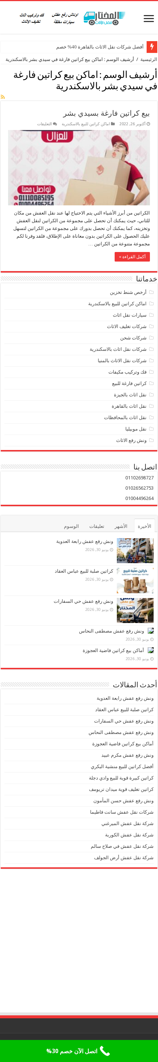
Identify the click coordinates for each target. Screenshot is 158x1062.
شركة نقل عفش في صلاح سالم (122, 846)
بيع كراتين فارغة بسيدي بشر (106, 113)
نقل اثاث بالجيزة (130, 394)
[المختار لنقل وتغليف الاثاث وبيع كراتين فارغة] (79, 17)
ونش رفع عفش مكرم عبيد (127, 755)
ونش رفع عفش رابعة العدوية (84, 541)
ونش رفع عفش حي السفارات (83, 601)
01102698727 (139, 477)
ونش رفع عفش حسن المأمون (123, 800)
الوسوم (71, 526)
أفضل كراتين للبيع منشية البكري (122, 766)
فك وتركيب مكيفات (127, 372)
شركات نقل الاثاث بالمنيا (122, 360)
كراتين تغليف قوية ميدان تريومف (121, 789)
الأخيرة (144, 526)
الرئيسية (148, 59)
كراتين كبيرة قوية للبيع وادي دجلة (121, 778)
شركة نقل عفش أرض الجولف (123, 857)
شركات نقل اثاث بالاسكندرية (118, 349)
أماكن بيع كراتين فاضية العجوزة (113, 650)
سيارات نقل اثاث (130, 315)
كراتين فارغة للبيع (129, 383)
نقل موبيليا (136, 429)
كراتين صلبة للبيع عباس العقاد (83, 571)
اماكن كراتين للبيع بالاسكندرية (86, 124)
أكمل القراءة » (132, 256)
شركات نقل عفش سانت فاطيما (122, 812)
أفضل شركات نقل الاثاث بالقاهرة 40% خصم (100, 47)
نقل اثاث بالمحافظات (125, 417)
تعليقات (96, 526)
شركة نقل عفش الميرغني (127, 823)
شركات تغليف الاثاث (127, 326)
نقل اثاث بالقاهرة (129, 406)
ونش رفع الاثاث (131, 440)
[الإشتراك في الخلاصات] (3, 97)
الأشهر (121, 526)
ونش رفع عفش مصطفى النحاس (111, 631)
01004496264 (139, 498)
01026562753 (139, 488)
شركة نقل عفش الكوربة (129, 835)
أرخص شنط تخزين (128, 292)
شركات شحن (133, 338)
